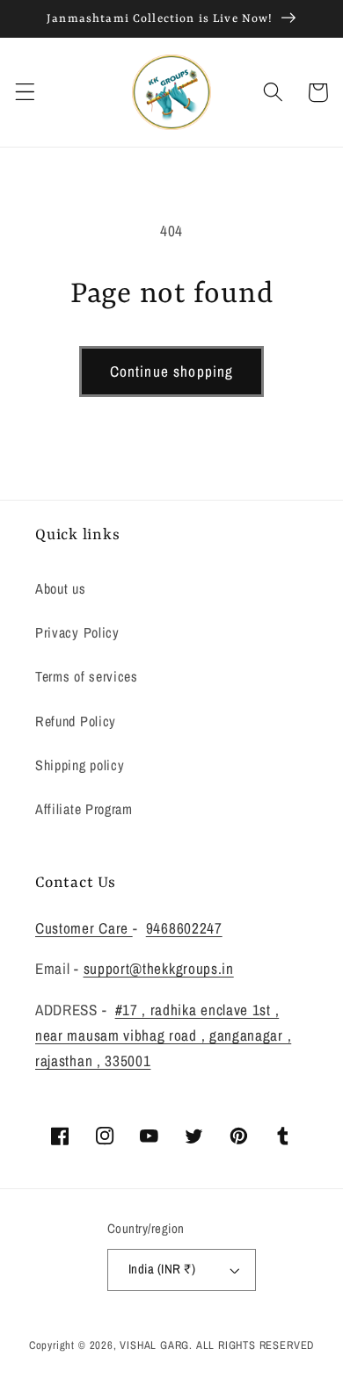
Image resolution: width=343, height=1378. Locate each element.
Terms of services (86, 676)
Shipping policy (79, 765)
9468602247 (184, 928)
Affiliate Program (84, 809)
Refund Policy (75, 721)
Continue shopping (172, 371)
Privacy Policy (77, 632)
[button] (25, 92)
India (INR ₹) (161, 1269)
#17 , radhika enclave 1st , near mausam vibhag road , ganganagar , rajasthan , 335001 (163, 1035)
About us (60, 588)
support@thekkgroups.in (159, 968)
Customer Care (84, 928)
